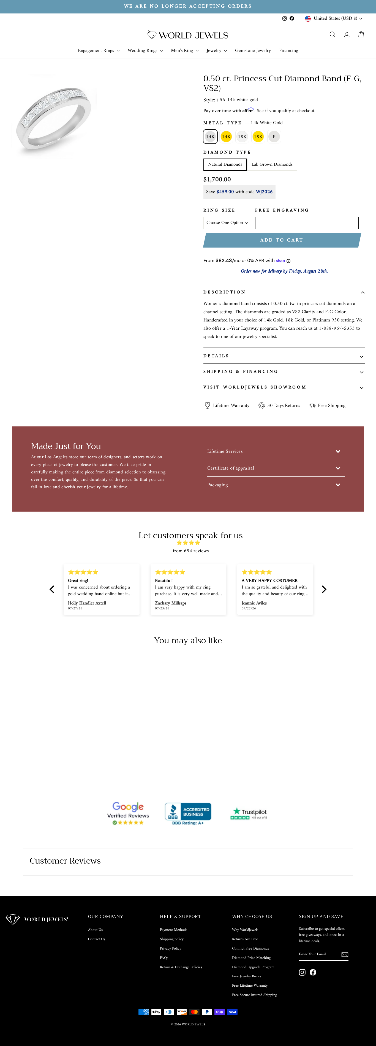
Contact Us (96, 939)
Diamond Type (227, 152)
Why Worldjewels (245, 929)
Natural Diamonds (225, 164)
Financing (288, 50)
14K (210, 137)
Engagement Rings (96, 50)
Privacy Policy (170, 948)
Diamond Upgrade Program (253, 967)
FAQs (164, 958)
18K (242, 137)
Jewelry (215, 50)
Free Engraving (282, 210)
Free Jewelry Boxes (246, 976)
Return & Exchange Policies (181, 967)
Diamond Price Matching (251, 958)
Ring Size (219, 210)
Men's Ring (182, 50)
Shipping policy (172, 939)
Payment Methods (173, 929)
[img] (190, 543)
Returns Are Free (245, 939)
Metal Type (243, 123)
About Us (95, 929)
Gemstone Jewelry (253, 50)
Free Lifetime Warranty (250, 985)
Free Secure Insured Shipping (254, 995)
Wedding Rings (143, 50)
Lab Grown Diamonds (272, 164)
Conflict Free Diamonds (250, 948)
